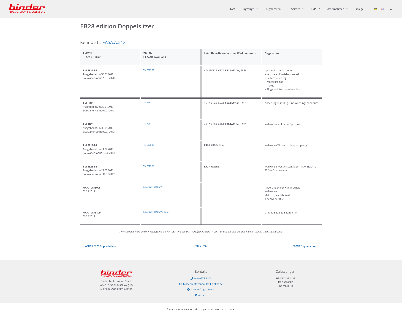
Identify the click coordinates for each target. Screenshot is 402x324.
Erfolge (359, 9)
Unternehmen (335, 9)
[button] (391, 9)
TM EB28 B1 (148, 166)
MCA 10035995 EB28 (152, 187)
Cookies (232, 309)
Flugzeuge (248, 9)
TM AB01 (147, 123)
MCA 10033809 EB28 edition (156, 212)
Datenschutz (220, 309)
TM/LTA (316, 9)
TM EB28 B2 (148, 144)
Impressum (206, 309)
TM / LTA (201, 246)
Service (295, 9)
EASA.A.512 (114, 42)
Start (232, 9)
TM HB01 (147, 102)
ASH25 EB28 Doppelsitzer (100, 246)
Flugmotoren (273, 9)
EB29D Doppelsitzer (305, 246)
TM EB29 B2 (148, 70)
